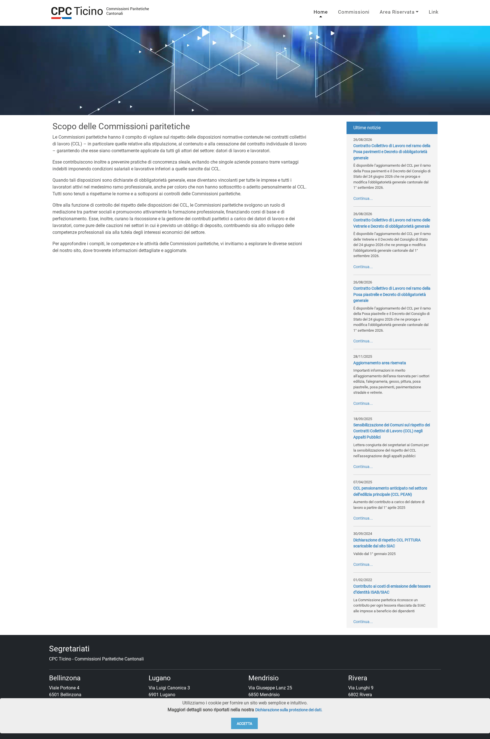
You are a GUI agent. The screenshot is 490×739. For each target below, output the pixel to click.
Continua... (363, 198)
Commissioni (353, 12)
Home (321, 12)
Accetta (244, 723)
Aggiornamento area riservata (379, 363)
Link (434, 12)
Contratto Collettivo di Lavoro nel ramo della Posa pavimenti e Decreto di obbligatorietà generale (391, 151)
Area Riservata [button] (397, 12)
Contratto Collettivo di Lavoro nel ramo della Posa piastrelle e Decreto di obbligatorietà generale (391, 294)
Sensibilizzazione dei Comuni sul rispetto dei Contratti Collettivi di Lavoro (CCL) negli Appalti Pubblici (391, 431)
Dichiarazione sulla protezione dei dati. (288, 710)
